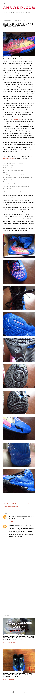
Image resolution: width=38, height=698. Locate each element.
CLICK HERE (18, 119)
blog (25, 503)
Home (5, 12)
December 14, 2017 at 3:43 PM (23, 525)
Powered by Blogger (20, 692)
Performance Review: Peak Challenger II (17, 675)
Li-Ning (5, 506)
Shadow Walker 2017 (13, 506)
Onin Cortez (12, 516)
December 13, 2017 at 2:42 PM (25, 516)
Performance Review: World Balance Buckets (19, 638)
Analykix (11, 525)
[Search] (34, 3)
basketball (10, 503)
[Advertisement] (19, 591)
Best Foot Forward (17, 12)
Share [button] (4, 501)
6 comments (11, 679)
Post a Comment (12, 642)
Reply (11, 521)
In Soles (29, 503)
